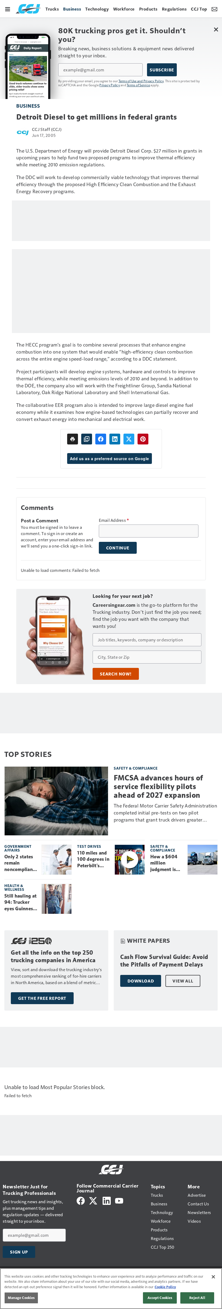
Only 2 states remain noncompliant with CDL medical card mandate (19, 863)
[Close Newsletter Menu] (216, 29)
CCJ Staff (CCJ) (46, 129)
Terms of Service (138, 85)
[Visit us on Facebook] (81, 1200)
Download (141, 981)
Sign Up (19, 1252)
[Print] (72, 439)
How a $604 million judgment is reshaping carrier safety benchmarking (166, 863)
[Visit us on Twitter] (93, 1200)
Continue (117, 547)
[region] (111, 1288)
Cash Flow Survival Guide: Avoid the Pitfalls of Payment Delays (164, 960)
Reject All (197, 1297)
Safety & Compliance (136, 768)
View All (182, 981)
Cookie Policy (165, 1287)
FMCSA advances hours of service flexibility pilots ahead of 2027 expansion (158, 786)
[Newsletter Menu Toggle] (214, 8)
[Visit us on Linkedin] (107, 1200)
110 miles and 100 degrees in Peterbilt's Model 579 (93, 859)
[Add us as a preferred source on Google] (86, 439)
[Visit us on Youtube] (119, 1200)
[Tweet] (128, 439)
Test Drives (89, 846)
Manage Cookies (21, 1297)
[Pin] (143, 439)
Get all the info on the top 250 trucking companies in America (53, 956)
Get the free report (42, 998)
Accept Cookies (160, 1297)
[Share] (100, 439)
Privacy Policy (109, 85)
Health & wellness (14, 887)
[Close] (213, 1277)
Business (28, 106)
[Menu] (7, 8)
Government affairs (17, 848)
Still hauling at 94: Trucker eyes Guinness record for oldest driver (20, 902)
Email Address (114, 520)
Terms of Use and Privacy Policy (141, 81)
